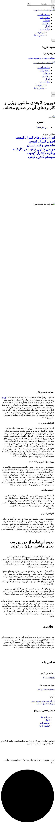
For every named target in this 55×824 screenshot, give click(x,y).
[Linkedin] (37, 750)
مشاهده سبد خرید (47, 58)
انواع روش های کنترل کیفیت (35, 137)
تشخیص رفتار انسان (41, 145)
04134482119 (49, 678)
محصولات (45, 17)
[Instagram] (30, 750)
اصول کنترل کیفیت (42, 141)
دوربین (4, 397)
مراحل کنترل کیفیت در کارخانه (34, 149)
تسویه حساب (33, 58)
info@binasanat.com (46, 689)
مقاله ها (46, 23)
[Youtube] (51, 750)
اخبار (47, 26)
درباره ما (40, 32)
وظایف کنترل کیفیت (41, 153)
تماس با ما (39, 35)
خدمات (46, 20)
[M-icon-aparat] (44, 750)
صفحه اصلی (43, 14)
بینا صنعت (45, 29)
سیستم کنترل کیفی (41, 157)
